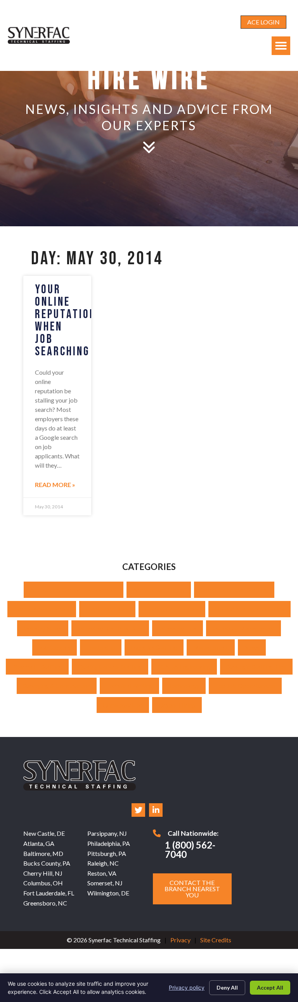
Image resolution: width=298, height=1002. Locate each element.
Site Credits (215, 939)
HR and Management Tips (249, 609)
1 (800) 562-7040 (190, 849)
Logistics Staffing (154, 647)
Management (211, 647)
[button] (281, 45)
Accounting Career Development (73, 589)
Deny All (227, 987)
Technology (183, 685)
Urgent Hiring (177, 705)
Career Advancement (42, 609)
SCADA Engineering (184, 666)
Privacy (180, 939)
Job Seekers (54, 647)
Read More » (55, 484)
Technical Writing (129, 685)
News (252, 647)
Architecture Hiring (159, 589)
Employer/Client (107, 609)
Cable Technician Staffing (234, 589)
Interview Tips (177, 628)
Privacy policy (186, 987)
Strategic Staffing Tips (256, 666)
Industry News (42, 628)
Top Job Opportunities (245, 685)
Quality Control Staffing (110, 666)
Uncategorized (123, 705)
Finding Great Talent (172, 609)
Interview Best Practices (110, 628)
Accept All (270, 987)
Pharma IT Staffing (37, 666)
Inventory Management (243, 628)
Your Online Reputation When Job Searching (65, 320)
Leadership (100, 647)
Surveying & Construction (56, 685)
